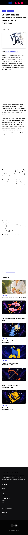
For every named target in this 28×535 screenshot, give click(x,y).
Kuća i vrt (4, 503)
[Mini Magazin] (14, 2)
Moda (3, 488)
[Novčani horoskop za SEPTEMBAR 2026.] (14, 287)
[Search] (26, 2)
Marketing (4, 512)
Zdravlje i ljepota (6, 498)
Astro (3, 493)
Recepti (4, 495)
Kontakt (4, 515)
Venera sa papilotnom (11, 51)
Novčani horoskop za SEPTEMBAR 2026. (14, 297)
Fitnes (3, 500)
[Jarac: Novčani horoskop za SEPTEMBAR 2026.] (14, 352)
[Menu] (2, 2)
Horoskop (10, 11)
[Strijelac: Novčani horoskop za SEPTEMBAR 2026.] (14, 374)
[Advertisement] (14, 87)
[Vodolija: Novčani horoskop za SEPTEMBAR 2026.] (14, 330)
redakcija (5, 27)
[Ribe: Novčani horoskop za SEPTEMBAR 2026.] (14, 307)
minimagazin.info (10, 272)
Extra (4, 11)
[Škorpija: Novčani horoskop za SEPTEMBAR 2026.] (14, 397)
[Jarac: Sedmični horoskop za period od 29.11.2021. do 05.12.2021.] (14, 40)
